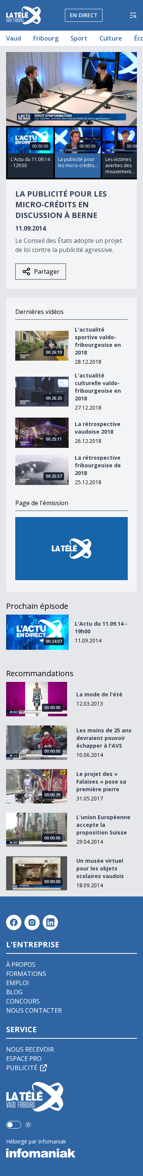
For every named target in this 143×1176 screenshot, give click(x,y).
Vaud (13, 38)
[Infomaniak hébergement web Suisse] (71, 1153)
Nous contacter (34, 1010)
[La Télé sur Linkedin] (50, 922)
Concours (23, 1001)
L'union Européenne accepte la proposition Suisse (103, 824)
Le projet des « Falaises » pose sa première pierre (101, 781)
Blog (14, 992)
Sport (79, 38)
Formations (26, 973)
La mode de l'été (99, 694)
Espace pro (24, 1058)
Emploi (17, 983)
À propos (20, 964)
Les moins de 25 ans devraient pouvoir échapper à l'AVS (104, 738)
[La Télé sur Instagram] (32, 922)
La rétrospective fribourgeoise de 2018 (98, 465)
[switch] (13, 1125)
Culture (111, 38)
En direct (84, 15)
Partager (46, 271)
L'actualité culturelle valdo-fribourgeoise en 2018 (98, 387)
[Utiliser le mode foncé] (28, 1125)
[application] (71, 89)
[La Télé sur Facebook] (13, 922)
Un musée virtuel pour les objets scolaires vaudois (100, 868)
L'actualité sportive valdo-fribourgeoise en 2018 (98, 341)
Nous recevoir (30, 1049)
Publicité (21, 1068)
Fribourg (45, 38)
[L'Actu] (71, 549)
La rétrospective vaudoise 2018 (98, 427)
